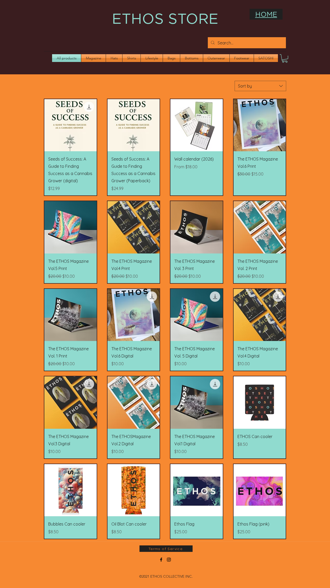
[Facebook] (161, 559)
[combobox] (260, 86)
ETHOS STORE (165, 18)
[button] (285, 58)
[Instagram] (168, 559)
